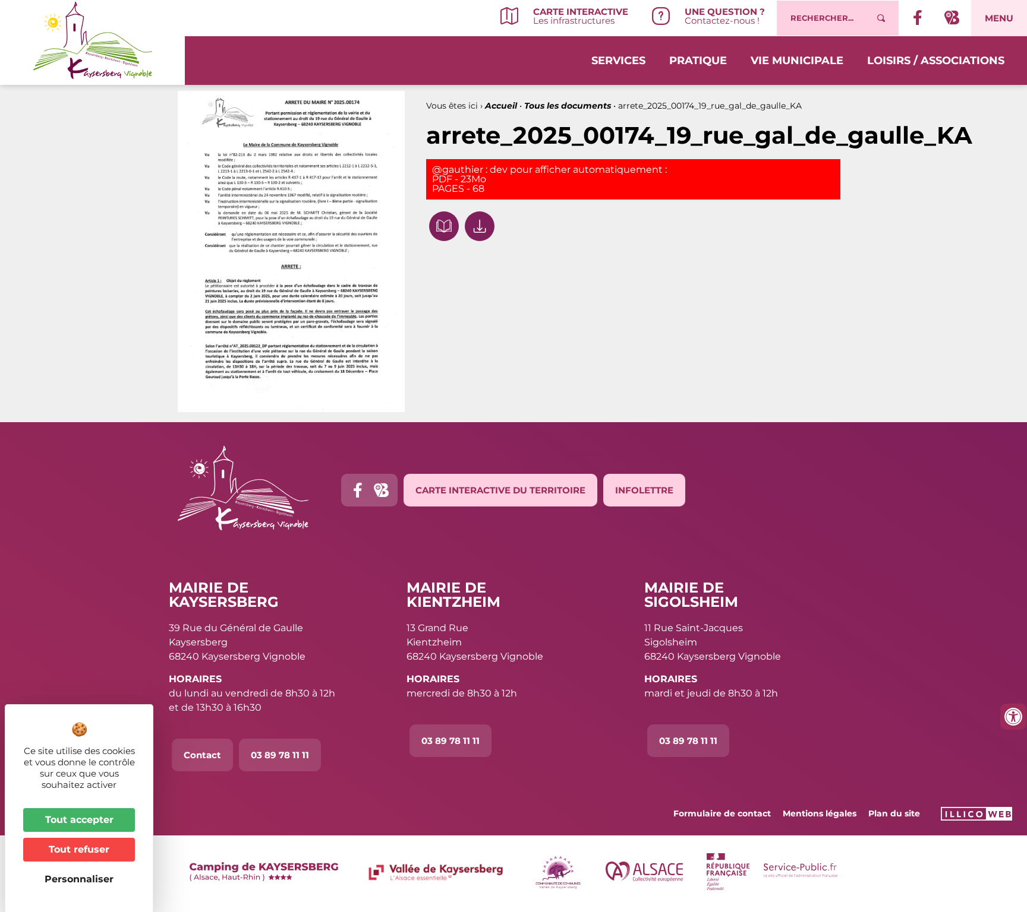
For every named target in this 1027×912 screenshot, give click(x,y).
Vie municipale (797, 60)
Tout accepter (79, 819)
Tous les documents (567, 105)
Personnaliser (79, 879)
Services (618, 60)
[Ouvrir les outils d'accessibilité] (1013, 717)
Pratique (698, 60)
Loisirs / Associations (935, 60)
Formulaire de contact (722, 813)
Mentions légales (819, 813)
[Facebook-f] (357, 490)
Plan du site (894, 813)
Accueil (501, 105)
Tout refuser (79, 849)
